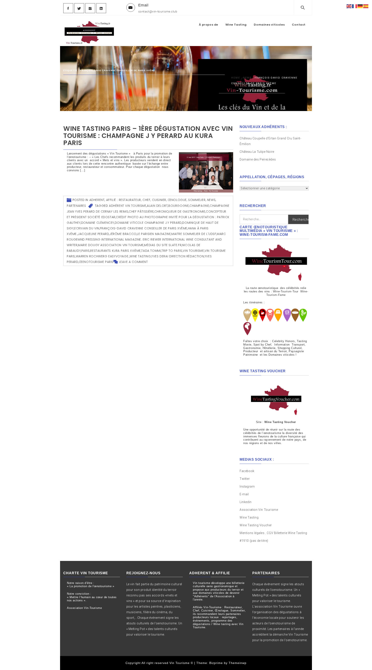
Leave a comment (133, 262)
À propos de (208, 25)
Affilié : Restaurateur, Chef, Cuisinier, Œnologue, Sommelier (156, 200)
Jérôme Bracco (123, 234)
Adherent (97, 200)
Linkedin (246, 502)
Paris (85, 251)
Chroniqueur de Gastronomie (179, 211)
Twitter (245, 478)
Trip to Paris (171, 251)
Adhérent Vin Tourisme (127, 206)
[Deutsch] (360, 6)
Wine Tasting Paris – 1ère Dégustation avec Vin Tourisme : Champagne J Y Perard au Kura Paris (148, 135)
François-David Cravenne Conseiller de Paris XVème (143, 228)
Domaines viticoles (269, 25)
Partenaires (76, 206)
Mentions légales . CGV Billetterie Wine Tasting (273, 533)
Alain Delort (157, 206)
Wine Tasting (236, 25)
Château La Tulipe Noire (257, 151)
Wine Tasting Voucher (256, 525)
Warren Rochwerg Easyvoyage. (102, 256)
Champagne (199, 206)
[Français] (355, 6)
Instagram (247, 486)
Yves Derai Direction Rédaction (177, 256)
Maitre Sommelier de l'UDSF (193, 234)
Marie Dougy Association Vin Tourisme (111, 245)
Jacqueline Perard (93, 234)
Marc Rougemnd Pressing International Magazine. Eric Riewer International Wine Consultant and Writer (146, 239)
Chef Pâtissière (141, 211)
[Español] (366, 6)
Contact (298, 25)
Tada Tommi (151, 251)
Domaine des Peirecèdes (258, 159)
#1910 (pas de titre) (254, 540)
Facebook (247, 471)
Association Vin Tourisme (259, 509)
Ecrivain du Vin (86, 228)
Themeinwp (237, 663)
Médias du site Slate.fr (162, 245)
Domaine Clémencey (97, 223)
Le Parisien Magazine (154, 234)
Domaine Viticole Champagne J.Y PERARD (148, 223)
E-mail (244, 494)
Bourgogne (178, 206)
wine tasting (140, 256)
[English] (349, 6)
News (211, 200)
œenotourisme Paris (96, 262)
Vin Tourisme (193, 251)
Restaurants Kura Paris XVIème (115, 251)
